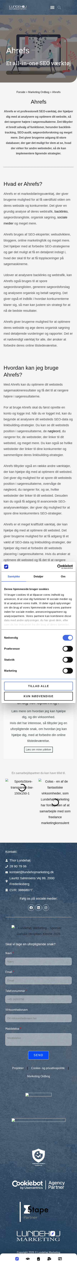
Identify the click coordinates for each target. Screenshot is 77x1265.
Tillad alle (38, 686)
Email (9, 972)
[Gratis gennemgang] (38, 1260)
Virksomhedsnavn (16, 1009)
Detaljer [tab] (39, 576)
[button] (52, 7)
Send (38, 1055)
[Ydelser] (27, 1260)
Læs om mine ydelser (38, 749)
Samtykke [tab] (14, 576)
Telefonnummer (16, 991)
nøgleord (54, 431)
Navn (9, 953)
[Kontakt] (49, 1260)
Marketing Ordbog (38, 92)
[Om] (60, 1260)
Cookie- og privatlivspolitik (48, 1068)
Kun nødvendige (39, 696)
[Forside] (17, 1260)
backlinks (61, 211)
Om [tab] (63, 576)
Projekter (18, 1068)
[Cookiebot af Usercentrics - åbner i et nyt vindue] (57, 566)
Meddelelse (13, 1028)
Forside (20, 92)
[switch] (68, 649)
